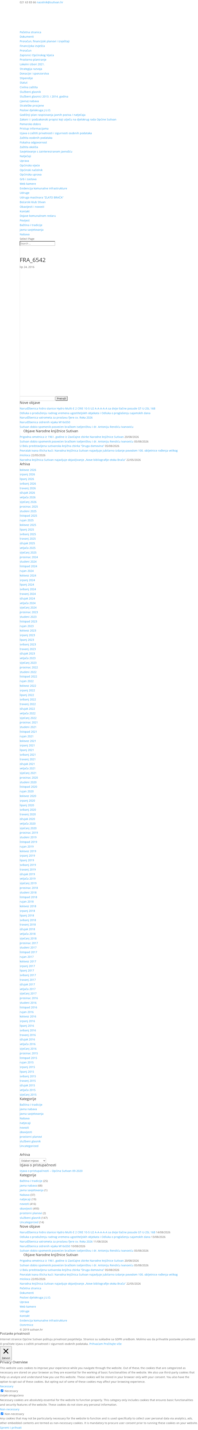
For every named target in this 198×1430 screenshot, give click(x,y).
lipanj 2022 (27, 695)
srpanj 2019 (27, 855)
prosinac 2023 (29, 612)
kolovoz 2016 (28, 1016)
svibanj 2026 (28, 483)
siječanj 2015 (28, 1094)
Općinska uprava (31, 174)
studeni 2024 (28, 561)
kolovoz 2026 (28, 470)
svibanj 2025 (28, 534)
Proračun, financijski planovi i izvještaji (45, 41)
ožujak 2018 (27, 929)
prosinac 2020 (29, 777)
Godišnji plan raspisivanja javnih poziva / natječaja (52, 115)
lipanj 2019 (27, 860)
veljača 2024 (28, 603)
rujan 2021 (27, 736)
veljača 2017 (28, 989)
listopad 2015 (28, 1058)
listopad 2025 (28, 515)
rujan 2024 (27, 571)
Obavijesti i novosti (32, 207)
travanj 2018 (28, 924)
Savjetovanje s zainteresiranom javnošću (46, 151)
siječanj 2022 (28, 718)
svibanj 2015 (28, 1076)
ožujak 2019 (27, 874)
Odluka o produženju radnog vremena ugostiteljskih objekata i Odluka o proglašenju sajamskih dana (85, 413)
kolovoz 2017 (28, 961)
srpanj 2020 (27, 800)
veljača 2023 (28, 658)
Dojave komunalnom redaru (38, 216)
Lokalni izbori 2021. (32, 64)
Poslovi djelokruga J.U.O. (35, 110)
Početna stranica (30, 32)
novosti (24, 1127)
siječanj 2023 (28, 663)
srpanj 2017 (27, 966)
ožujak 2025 (27, 543)
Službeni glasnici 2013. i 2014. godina (44, 96)
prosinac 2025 (29, 506)
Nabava (25, 234)
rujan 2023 (27, 626)
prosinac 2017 (29, 943)
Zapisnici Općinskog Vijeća (37, 55)
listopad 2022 (28, 676)
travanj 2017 (28, 980)
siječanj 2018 (28, 938)
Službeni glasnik (30, 92)
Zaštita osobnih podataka (36, 138)
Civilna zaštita (29, 87)
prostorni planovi (31, 1136)
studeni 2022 (28, 672)
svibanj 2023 (28, 644)
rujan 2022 (27, 681)
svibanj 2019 (28, 865)
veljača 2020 (28, 823)
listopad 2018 (28, 897)
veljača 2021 (28, 768)
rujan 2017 (27, 957)
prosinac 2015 (29, 1053)
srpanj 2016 (27, 1021)
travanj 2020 (28, 814)
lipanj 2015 (27, 1071)
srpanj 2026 (27, 474)
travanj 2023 (28, 649)
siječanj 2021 (28, 773)
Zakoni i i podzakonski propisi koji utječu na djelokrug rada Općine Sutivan (68, 119)
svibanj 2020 (28, 809)
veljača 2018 (28, 934)
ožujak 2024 (27, 598)
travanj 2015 (28, 1080)
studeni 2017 (28, 947)
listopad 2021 (28, 731)
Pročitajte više (113, 1344)
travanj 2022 (28, 704)
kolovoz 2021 (28, 741)
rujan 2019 (27, 846)
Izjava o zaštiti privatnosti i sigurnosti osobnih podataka (56, 133)
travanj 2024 (28, 594)
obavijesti (26, 1132)
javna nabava (28, 1109)
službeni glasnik (30, 1141)
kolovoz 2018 (28, 906)
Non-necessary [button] (9, 1409)
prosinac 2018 (29, 888)
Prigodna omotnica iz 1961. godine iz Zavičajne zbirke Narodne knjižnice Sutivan (72, 437)
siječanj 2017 (28, 993)
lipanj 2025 (27, 529)
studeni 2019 (28, 837)
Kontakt (25, 211)
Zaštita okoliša (29, 147)
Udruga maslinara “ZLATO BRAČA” (41, 197)
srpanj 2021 (27, 745)
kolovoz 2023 (28, 630)
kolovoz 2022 (28, 685)
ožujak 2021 (27, 764)
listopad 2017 (28, 952)
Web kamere (28, 184)
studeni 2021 (28, 727)
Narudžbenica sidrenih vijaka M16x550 (45, 422)
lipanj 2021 (27, 750)
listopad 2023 (28, 621)
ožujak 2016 (27, 1039)
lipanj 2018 (27, 915)
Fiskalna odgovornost (33, 142)
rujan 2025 (27, 520)
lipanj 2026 (27, 479)
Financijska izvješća (32, 46)
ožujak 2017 (27, 984)
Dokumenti (27, 36)
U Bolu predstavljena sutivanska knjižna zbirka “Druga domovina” (62, 446)
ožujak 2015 (27, 1085)
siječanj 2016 (28, 1048)
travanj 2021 (28, 759)
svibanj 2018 (28, 920)
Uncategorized (29, 1146)
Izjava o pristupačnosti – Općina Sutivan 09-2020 (51, 1171)
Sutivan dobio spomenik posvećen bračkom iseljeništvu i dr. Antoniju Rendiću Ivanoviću (76, 427)
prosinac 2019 (29, 832)
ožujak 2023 (27, 653)
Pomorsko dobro (30, 124)
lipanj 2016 (27, 1025)
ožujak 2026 (27, 492)
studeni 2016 (28, 1002)
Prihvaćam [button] (96, 1344)
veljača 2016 (28, 1044)
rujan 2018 (27, 901)
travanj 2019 (28, 869)
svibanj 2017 (28, 975)
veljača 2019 (28, 878)
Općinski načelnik (31, 170)
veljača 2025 (28, 548)
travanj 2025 (28, 538)
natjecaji (25, 1123)
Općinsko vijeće (30, 165)
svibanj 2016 (28, 1030)
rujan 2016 (27, 1012)
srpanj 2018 (27, 911)
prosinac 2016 (29, 998)
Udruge (24, 193)
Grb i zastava (28, 179)
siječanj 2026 (28, 502)
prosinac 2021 (29, 722)
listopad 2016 (28, 1007)
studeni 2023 (28, 617)
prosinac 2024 (29, 557)
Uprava (24, 161)
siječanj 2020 (28, 828)
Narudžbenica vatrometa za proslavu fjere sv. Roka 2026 (56, 417)
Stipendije (26, 78)
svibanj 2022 (28, 699)
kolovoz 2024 (28, 575)
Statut (23, 82)
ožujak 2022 (27, 708)
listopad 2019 (28, 842)
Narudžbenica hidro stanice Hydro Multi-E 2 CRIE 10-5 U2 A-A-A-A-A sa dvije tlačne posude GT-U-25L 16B (87, 408)
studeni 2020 (28, 782)
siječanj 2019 (28, 883)
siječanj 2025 (28, 552)
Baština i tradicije (31, 225)
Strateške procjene (32, 105)
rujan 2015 (27, 1062)
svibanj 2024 (28, 589)
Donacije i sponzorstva (34, 73)
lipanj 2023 (27, 640)
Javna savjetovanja (32, 229)
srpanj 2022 (27, 690)
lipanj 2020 (27, 805)
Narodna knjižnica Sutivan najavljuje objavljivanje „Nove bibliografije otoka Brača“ (73, 460)
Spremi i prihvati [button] (11, 1427)
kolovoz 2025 (28, 525)
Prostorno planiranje (33, 59)
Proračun (26, 50)
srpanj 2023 (27, 635)
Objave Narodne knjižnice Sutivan (50, 431)
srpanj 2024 (27, 580)
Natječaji (25, 156)
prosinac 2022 (29, 667)
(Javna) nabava (29, 101)
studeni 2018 (28, 892)
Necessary (11, 1391)
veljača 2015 (28, 1090)
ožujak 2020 (27, 819)
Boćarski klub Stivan (33, 202)
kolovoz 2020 (28, 796)
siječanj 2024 (28, 607)
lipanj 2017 (27, 970)
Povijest (25, 220)
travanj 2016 (28, 1035)
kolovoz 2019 (28, 851)
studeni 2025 (28, 511)
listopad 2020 (28, 786)
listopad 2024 (28, 566)
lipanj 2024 (27, 584)
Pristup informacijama (34, 128)
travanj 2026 (28, 488)
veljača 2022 (28, 713)
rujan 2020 (27, 791)
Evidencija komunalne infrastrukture (43, 188)
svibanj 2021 (28, 754)
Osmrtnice (26, 1325)
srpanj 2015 (27, 1067)
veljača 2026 (28, 497)
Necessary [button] (6, 1386)
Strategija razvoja (31, 69)
